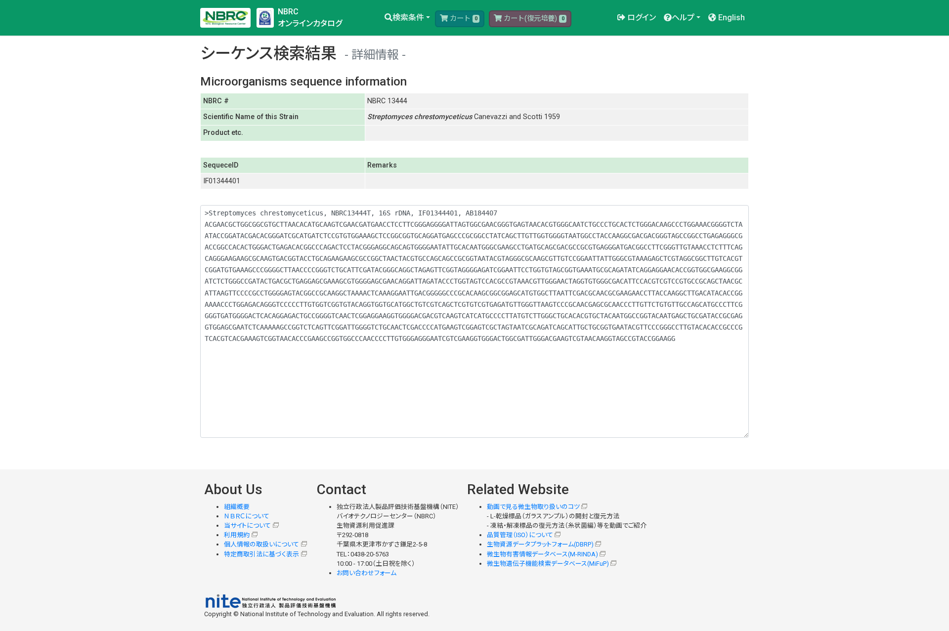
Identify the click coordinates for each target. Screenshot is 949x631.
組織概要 (237, 506)
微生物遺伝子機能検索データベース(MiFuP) (548, 563)
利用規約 (237, 535)
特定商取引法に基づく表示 (261, 554)
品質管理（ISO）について (520, 535)
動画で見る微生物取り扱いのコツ (533, 506)
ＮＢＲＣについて (246, 516)
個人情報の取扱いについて (261, 544)
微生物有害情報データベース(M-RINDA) (542, 554)
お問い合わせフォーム (366, 573)
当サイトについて (247, 525)
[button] (407, 18)
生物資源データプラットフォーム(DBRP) (540, 544)
